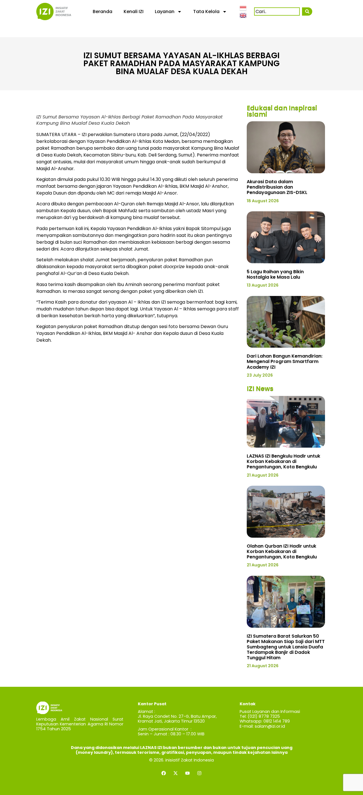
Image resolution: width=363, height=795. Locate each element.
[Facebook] (163, 773)
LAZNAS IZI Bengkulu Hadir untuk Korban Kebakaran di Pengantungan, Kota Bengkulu (283, 461)
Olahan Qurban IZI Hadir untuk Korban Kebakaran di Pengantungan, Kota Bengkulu (282, 551)
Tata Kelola (206, 11)
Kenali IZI (133, 11)
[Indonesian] (243, 8)
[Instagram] (199, 773)
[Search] (307, 11)
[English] (243, 15)
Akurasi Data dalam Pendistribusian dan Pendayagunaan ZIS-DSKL (277, 187)
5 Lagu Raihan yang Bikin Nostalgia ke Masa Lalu (275, 274)
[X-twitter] (175, 773)
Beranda (102, 11)
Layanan (164, 11)
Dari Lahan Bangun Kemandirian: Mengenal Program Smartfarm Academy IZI (284, 361)
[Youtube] (187, 773)
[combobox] (277, 11)
